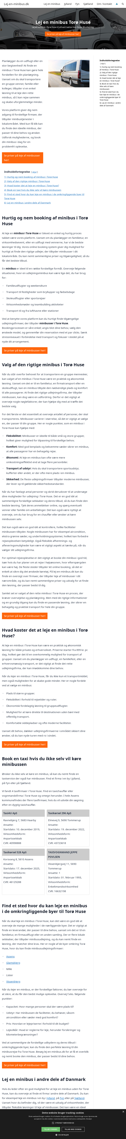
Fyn (77, 4)
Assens (10, 956)
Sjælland (88, 4)
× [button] (123, 1112)
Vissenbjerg (13, 981)
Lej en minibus (52, 4)
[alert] (63, 1124)
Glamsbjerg (13, 962)
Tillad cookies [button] (50, 1129)
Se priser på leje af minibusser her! (63, 34)
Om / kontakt (104, 4)
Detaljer (89, 1119)
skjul (34, 172)
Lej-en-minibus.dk (16, 4)
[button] (63, 1135)
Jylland (67, 4)
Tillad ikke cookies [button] (73, 1129)
